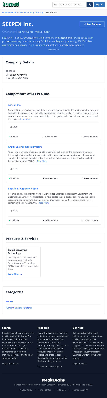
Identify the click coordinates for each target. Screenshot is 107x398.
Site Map (62, 390)
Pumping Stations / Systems (19, 307)
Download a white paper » (49, 366)
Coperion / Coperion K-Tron (23, 188)
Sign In (99, 4)
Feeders (9, 301)
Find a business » (10, 363)
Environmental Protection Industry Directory (22, 12)
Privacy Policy (26, 390)
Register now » (80, 363)
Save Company (94, 24)
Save (15, 126)
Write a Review (42, 31)
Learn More (13, 274)
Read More (25, 119)
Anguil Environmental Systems (25, 146)
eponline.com (79, 390)
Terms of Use (45, 390)
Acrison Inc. (14, 104)
